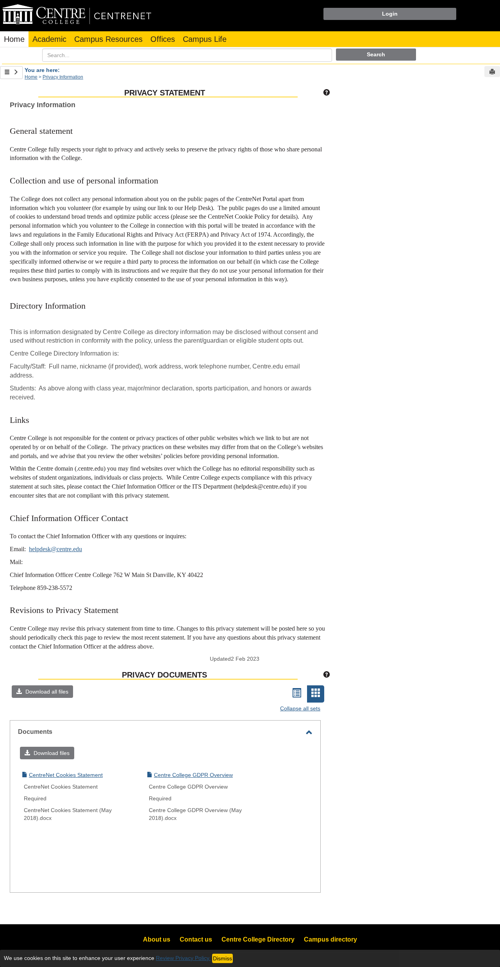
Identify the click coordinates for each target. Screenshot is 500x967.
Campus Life (205, 39)
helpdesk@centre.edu (55, 549)
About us (156, 939)
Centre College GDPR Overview (193, 775)
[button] (42, 691)
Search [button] (376, 54)
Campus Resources (108, 39)
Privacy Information (63, 77)
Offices (162, 39)
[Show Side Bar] (11, 72)
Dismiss (222, 958)
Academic (49, 39)
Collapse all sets (300, 708)
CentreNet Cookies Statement (66, 775)
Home (14, 39)
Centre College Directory (258, 939)
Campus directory (330, 939)
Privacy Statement (164, 92)
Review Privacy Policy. (183, 958)
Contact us (196, 939)
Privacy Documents (164, 674)
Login (390, 14)
